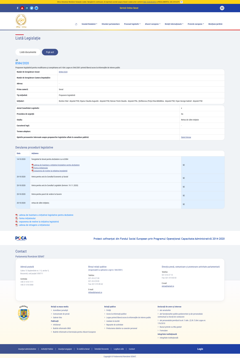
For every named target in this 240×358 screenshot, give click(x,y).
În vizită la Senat (83, 349)
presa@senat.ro (168, 286)
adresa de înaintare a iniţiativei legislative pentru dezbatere (57, 165)
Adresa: (20, 83)
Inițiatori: (20, 101)
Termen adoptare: (24, 131)
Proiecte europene (195, 24)
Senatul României (89, 24)
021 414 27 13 (167, 275)
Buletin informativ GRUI (62, 328)
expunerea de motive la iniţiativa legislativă (50, 171)
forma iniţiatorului (41, 168)
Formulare (164, 330)
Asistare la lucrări (113, 321)
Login (200, 348)
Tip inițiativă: (22, 95)
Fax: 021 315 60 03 (169, 278)
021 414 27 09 (93, 278)
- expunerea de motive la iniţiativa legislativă (38, 221)
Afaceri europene (152, 24)
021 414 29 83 (93, 281)
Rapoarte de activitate (114, 325)
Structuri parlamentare (111, 24)
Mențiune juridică (215, 24)
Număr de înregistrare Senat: (28, 72)
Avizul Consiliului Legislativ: (28, 108)
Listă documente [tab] (28, 52)
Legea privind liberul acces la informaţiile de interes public (128, 317)
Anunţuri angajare (65, 349)
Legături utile (119, 349)
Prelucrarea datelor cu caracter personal (121, 328)
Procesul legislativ (131, 24)
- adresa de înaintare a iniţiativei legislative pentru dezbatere (45, 215)
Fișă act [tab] (50, 52)
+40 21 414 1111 (26, 282)
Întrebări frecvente (102, 349)
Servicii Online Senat (129, 8)
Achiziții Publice (47, 349)
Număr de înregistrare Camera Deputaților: (34, 78)
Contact (132, 349)
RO (222, 8)
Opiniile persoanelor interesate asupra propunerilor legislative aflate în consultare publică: (53, 137)
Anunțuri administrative (27, 349)
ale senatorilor (165, 310)
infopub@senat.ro (95, 292)
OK (181, 2)
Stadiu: (19, 120)
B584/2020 (22, 63)
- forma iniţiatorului (27, 218)
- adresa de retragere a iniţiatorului (34, 225)
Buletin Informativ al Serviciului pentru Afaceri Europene (74, 332)
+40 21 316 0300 (26, 285)
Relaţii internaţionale (173, 24)
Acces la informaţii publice (116, 314)
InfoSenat (57, 325)
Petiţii (108, 310)
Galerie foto (57, 317)
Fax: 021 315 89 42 (95, 284)
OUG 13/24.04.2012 (149, 2)
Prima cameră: (22, 89)
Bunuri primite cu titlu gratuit (171, 327)
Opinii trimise (186, 137)
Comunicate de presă (61, 314)
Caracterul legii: (23, 125)
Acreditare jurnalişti (60, 310)
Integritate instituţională (169, 338)
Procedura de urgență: (25, 114)
